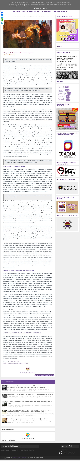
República (61, 100)
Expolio (46, 375)
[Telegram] (1, 22)
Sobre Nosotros (66, 451)
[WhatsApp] (1, 19)
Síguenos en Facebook (68, 452)
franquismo (51, 375)
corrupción (37, 375)
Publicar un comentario (8, 440)
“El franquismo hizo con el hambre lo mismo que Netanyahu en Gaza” (29, 402)
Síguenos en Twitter (68, 453)
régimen (60, 87)
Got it (45, 8)
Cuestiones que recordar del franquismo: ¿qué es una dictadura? (30, 394)
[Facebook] (1, 13)
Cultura (42, 375)
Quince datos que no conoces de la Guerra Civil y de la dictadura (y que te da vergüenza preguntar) (67, 59)
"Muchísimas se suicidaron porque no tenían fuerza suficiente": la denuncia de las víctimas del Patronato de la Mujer (29, 411)
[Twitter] (1, 16)
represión (61, 96)
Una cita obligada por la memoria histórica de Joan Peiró (27, 419)
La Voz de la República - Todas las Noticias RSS (16, 363)
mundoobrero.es (14, 361)
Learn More (37, 8)
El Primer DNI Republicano (27, 372)
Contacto (65, 450)
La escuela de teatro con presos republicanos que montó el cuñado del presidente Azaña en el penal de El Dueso (28, 386)
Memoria (61, 90)
